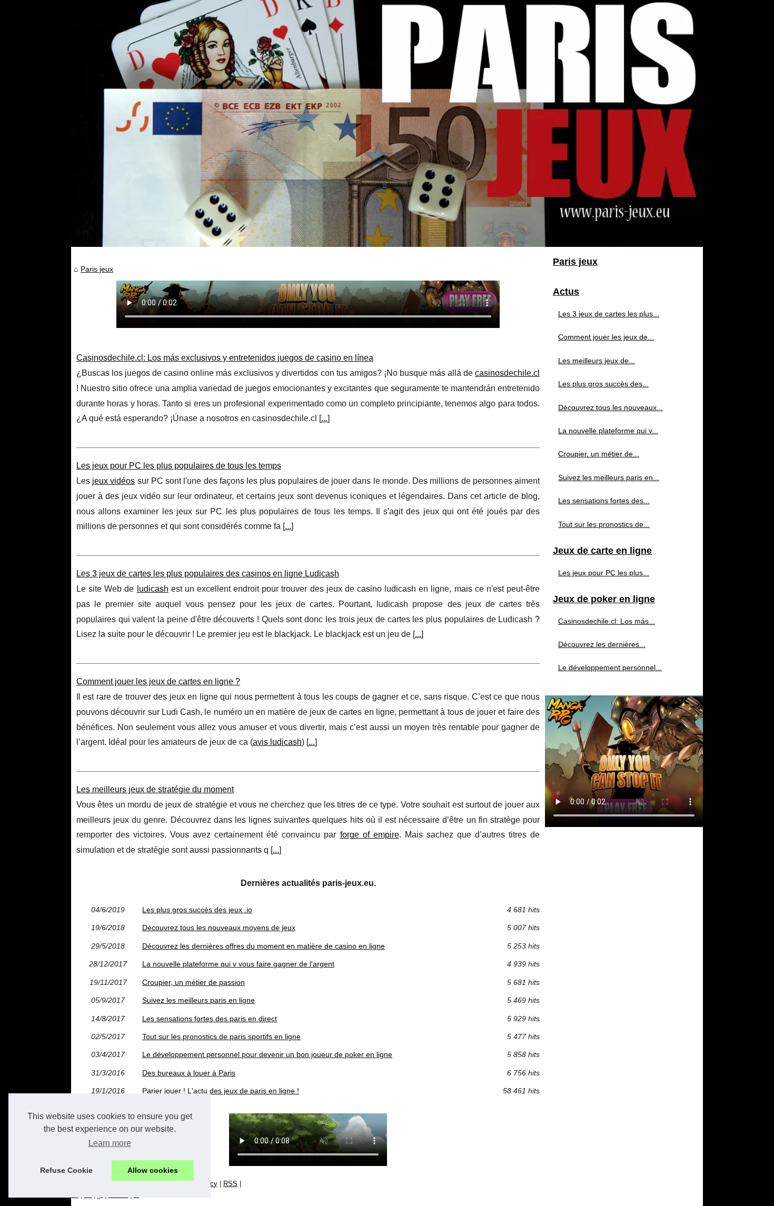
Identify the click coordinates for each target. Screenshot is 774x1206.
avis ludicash (277, 741)
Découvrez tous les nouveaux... (610, 407)
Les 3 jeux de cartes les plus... (608, 314)
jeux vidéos (113, 480)
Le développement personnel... (610, 667)
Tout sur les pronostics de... (604, 524)
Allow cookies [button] (152, 1170)
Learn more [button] (109, 1143)
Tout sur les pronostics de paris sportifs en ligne (221, 1036)
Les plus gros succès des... (603, 384)
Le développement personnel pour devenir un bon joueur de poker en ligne (267, 1054)
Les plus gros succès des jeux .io (197, 909)
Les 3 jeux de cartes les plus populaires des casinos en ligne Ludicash (207, 573)
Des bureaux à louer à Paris (188, 1073)
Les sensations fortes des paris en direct (209, 1018)
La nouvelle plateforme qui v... (608, 430)
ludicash (152, 588)
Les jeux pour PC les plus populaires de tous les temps (178, 465)
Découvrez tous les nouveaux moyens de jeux (218, 927)
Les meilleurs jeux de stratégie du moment (155, 789)
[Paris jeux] (387, 123)
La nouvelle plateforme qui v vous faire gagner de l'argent (238, 964)
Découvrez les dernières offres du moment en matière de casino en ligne (263, 946)
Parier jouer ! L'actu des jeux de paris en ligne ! (220, 1090)
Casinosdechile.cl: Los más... (606, 621)
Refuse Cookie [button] (66, 1170)
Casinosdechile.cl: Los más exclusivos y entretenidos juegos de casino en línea (224, 357)
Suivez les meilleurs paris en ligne (198, 1000)
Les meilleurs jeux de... (596, 360)
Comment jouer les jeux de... (606, 337)
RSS (230, 1184)
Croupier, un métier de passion (193, 982)
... (324, 418)
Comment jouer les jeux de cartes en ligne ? (158, 681)
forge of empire (369, 834)
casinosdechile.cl (507, 372)
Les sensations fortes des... (604, 500)
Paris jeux (97, 269)
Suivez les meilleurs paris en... (608, 477)
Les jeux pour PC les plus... (603, 573)
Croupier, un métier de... (598, 454)
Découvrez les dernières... (602, 644)
